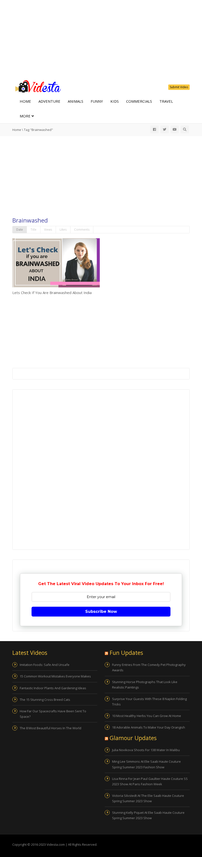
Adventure (49, 101)
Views (48, 229)
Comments (81, 229)
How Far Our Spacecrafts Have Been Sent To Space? (53, 714)
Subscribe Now (101, 611)
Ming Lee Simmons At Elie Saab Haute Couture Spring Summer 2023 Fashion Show (146, 764)
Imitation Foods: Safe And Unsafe (44, 664)
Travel (166, 101)
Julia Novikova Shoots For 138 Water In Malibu (146, 750)
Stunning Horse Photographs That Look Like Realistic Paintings (144, 684)
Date (19, 229)
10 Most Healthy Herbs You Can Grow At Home (146, 716)
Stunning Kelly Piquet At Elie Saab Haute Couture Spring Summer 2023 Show (148, 815)
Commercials (139, 101)
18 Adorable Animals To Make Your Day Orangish (148, 727)
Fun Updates (126, 653)
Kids (114, 101)
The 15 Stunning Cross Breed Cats (45, 699)
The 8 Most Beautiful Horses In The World (50, 728)
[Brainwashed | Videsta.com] (37, 86)
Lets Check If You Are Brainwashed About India (52, 292)
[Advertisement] (101, 39)
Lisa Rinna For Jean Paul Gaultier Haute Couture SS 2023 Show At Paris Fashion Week (150, 781)
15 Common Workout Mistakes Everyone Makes (55, 676)
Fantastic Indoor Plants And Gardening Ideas (53, 688)
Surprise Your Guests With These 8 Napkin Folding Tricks (149, 701)
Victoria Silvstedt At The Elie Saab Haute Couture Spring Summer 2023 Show (148, 798)
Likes (63, 229)
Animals (75, 101)
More (26, 115)
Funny (97, 101)
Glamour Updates (133, 738)
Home (25, 101)
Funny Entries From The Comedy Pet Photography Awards (149, 667)
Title (33, 229)
